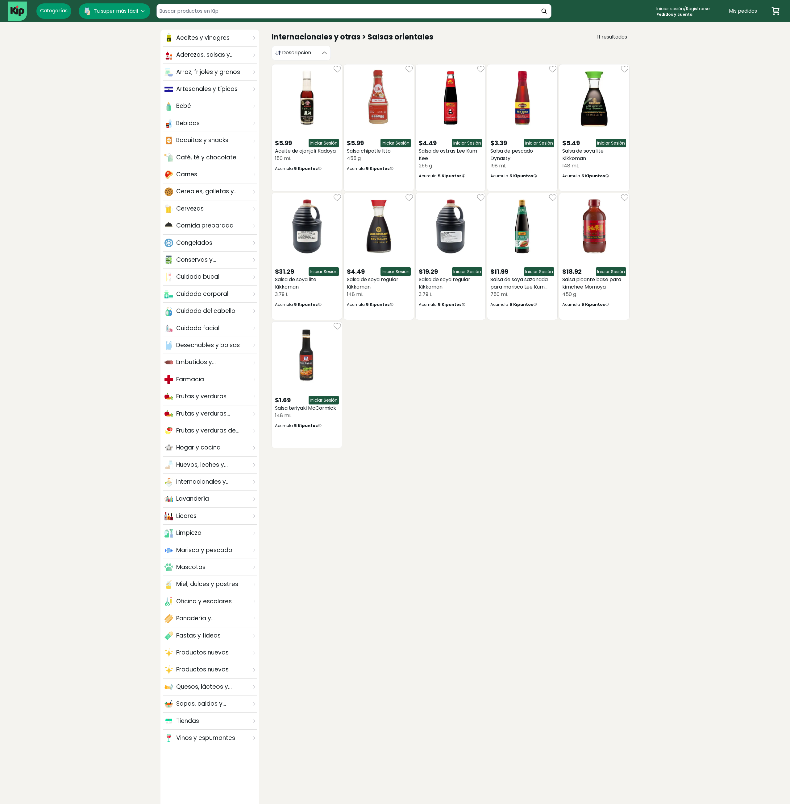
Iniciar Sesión (324, 143)
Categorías (54, 10)
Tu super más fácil (116, 10)
